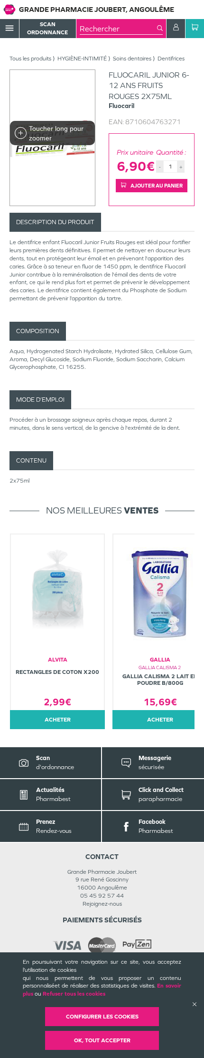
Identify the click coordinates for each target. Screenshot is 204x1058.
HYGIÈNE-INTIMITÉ (82, 58)
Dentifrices (171, 58)
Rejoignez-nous (102, 903)
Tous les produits (30, 58)
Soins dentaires (132, 58)
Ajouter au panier (156, 185)
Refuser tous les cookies (74, 993)
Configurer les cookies (102, 1016)
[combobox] (118, 28)
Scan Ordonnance (47, 28)
